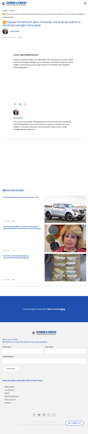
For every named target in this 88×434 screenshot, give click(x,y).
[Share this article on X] (25, 104)
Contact (8, 402)
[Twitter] (49, 415)
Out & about (9, 390)
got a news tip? (74, 423)
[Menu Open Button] (85, 3)
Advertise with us (11, 396)
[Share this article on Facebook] (15, 104)
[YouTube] (39, 415)
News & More (9, 387)
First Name (7, 347)
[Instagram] (54, 415)
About (7, 393)
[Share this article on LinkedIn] (20, 104)
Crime (20, 37)
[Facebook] (34, 415)
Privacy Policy (10, 399)
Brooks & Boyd (31, 424)
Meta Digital (66, 424)
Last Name (49, 347)
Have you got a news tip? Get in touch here (22, 380)
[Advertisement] (44, 86)
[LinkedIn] (44, 415)
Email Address (8, 356)
